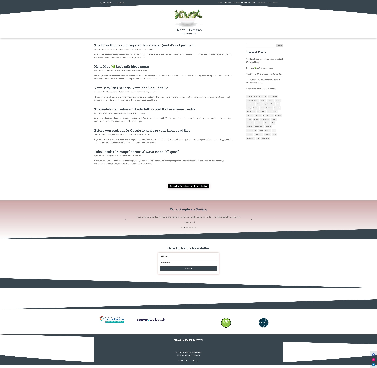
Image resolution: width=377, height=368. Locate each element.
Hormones (278, 115)
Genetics (255, 108)
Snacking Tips (258, 134)
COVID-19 (270, 100)
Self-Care (267, 130)
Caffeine (263, 100)
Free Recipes (261, 2)
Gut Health (269, 108)
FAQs (253, 2)
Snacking (249, 134)
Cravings (278, 100)
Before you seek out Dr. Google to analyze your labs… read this (142, 130)
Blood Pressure (272, 96)
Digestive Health (129, 49)
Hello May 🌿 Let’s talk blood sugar (121, 66)
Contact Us (196, 355)
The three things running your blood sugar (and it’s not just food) (145, 45)
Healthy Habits (143, 92)
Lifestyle (274, 119)
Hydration (256, 119)
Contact (275, 2)
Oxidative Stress (258, 126)
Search (279, 45)
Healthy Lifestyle (272, 111)
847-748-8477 (108, 3)
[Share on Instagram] (373, 359)
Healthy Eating (251, 111)
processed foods (251, 130)
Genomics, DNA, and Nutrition (144, 49)
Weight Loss (265, 138)
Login (196, 361)
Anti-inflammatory (252, 96)
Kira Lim (98, 49)
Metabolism (143, 70)
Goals (262, 108)
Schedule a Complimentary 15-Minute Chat (188, 186)
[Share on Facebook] (373, 354)
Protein (261, 130)
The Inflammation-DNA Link (241, 2)
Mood (273, 123)
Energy (249, 108)
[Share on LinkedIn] (373, 364)
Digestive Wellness (269, 104)
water (258, 138)
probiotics (268, 126)
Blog (269, 2)
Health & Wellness (144, 134)
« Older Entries (99, 173)
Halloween (277, 108)
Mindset (267, 123)
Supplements (250, 138)
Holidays (249, 115)
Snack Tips (267, 134)
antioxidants (262, 96)
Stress (274, 134)
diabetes (259, 104)
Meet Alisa (227, 2)
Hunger (249, 119)
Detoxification (251, 104)
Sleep (273, 130)
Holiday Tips (257, 115)
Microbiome (259, 123)
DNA (278, 104)
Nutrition (249, 126)
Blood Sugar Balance (117, 49)
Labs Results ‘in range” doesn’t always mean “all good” (136, 151)
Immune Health (265, 119)
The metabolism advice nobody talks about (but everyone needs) (144, 109)
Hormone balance (268, 115)
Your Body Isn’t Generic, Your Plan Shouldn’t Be (131, 88)
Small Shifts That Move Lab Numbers (260, 89)
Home (220, 2)
